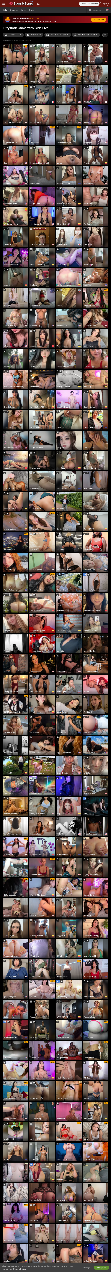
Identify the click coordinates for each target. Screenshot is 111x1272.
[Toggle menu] (4, 3)
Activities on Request (86, 35)
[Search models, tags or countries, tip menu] (107, 10)
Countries (34, 35)
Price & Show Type (58, 35)
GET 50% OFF (98, 20)
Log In (104, 4)
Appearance (13, 35)
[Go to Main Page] (21, 3)
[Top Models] (38, 3)
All (105, 35)
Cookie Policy (19, 1269)
